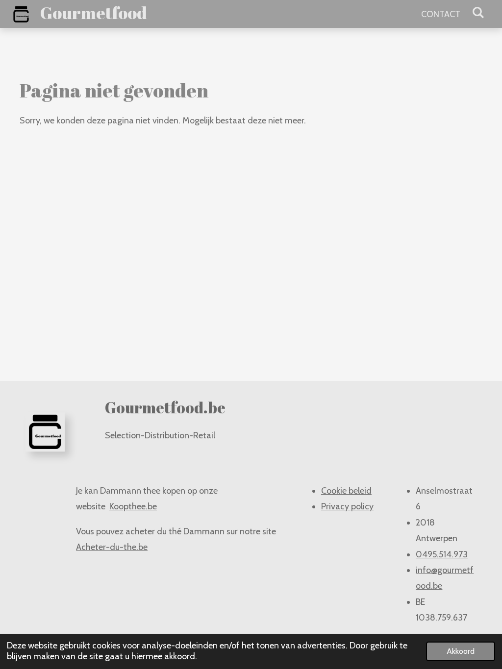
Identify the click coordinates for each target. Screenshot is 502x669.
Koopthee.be (133, 506)
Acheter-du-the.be (112, 547)
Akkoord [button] (461, 651)
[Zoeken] (478, 12)
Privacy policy (347, 506)
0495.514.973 (442, 554)
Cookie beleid (346, 490)
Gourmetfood (93, 12)
